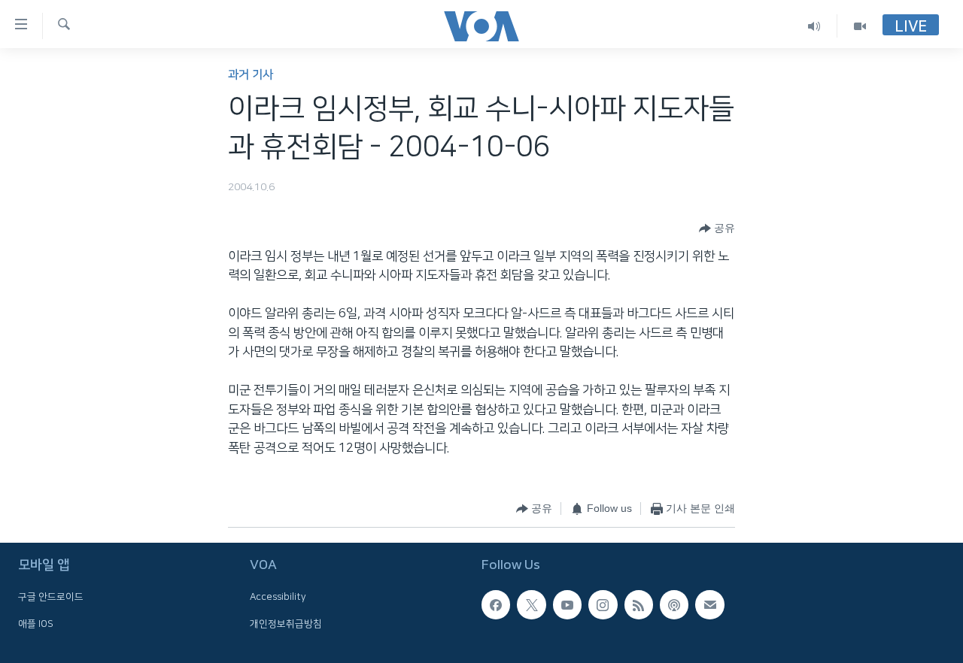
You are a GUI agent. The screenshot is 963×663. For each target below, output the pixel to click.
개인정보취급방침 (286, 624)
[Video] (859, 26)
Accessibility (278, 597)
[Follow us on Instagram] (602, 604)
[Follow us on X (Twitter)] (531, 604)
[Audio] (814, 26)
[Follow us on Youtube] (567, 604)
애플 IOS (35, 624)
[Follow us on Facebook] (496, 604)
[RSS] (638, 604)
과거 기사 (250, 74)
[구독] (709, 604)
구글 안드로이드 (51, 597)
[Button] (717, 228)
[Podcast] (674, 604)
